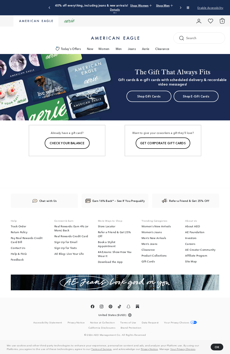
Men (119, 49)
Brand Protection (131, 327)
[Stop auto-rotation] (188, 7)
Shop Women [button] (139, 5)
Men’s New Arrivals (154, 238)
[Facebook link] (92, 307)
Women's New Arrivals (156, 226)
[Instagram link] (101, 307)
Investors (191, 238)
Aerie (145, 49)
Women (104, 49)
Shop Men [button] (163, 5)
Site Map (191, 261)
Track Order (18, 226)
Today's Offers (71, 49)
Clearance (162, 49)
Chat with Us (48, 201)
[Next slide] (180, 7)
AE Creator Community (200, 250)
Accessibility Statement (47, 322)
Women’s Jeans (152, 232)
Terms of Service (101, 349)
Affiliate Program (196, 256)
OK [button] (217, 347)
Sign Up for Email (65, 242)
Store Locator (106, 226)
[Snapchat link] (128, 307)
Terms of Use (128, 322)
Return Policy (19, 232)
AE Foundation (194, 232)
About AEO (192, 226)
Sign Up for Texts (65, 248)
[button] (114, 12)
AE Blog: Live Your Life (69, 254)
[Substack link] (137, 307)
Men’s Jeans (149, 244)
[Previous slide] (49, 7)
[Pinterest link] (110, 307)
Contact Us (18, 248)
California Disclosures (101, 327)
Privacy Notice (149, 349)
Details (115, 9)
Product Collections (154, 256)
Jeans (132, 49)
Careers (190, 244)
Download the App (110, 262)
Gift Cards (148, 261)
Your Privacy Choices (182, 349)
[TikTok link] (119, 307)
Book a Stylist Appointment (106, 244)
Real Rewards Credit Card (71, 236)
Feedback (17, 260)
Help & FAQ (19, 254)
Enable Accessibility (210, 7)
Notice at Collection (102, 322)
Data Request (150, 322)
